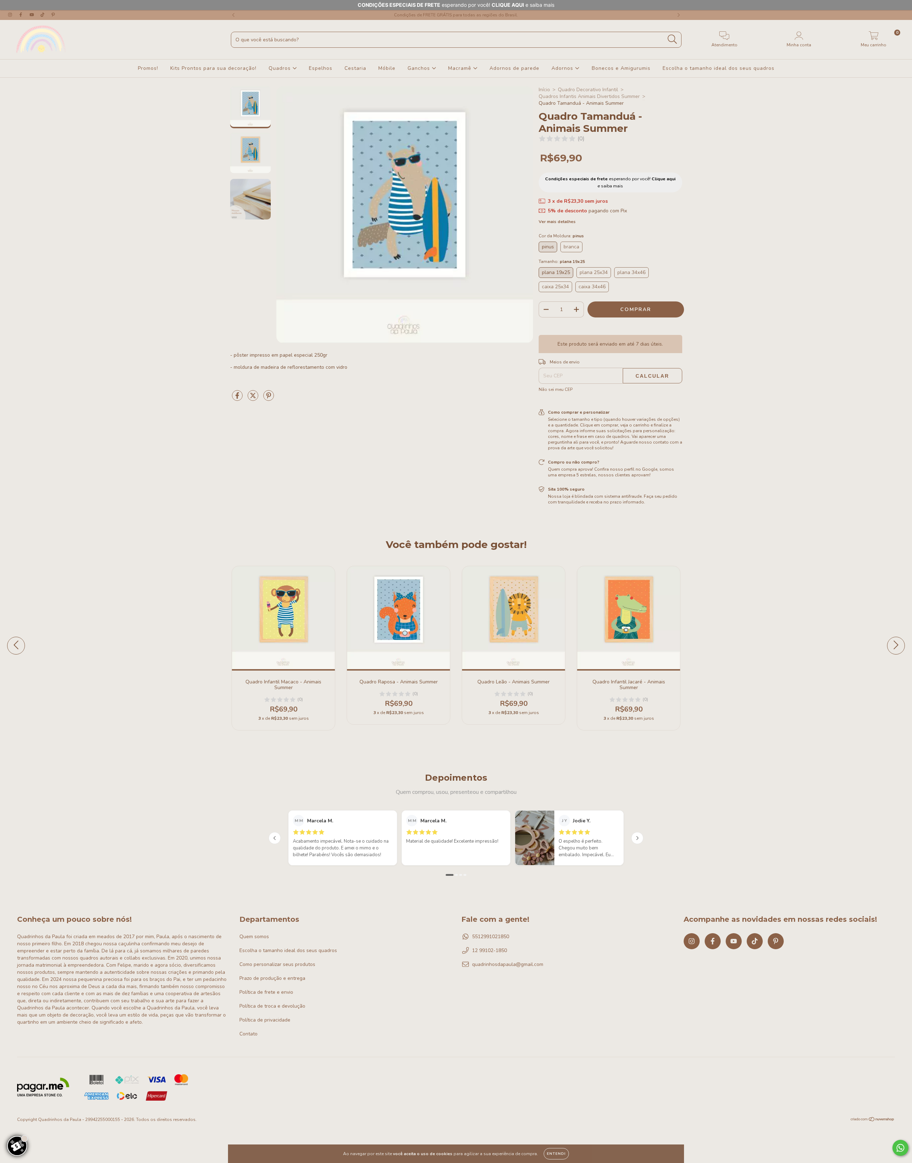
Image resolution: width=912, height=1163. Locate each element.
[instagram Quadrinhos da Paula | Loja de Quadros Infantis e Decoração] (10, 14)
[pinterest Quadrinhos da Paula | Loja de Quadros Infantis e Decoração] (53, 14)
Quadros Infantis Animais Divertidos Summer (589, 96)
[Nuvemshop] (872, 1120)
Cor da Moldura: (561, 236)
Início (544, 89)
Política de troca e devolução (272, 1006)
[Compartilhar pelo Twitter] (254, 398)
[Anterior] (275, 838)
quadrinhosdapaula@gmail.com (507, 964)
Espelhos (320, 68)
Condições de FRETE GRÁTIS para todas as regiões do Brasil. (456, 15)
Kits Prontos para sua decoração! (213, 68)
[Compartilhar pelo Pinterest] (268, 398)
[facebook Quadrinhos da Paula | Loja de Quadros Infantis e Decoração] (21, 14)
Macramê (460, 68)
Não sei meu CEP (555, 389)
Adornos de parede (514, 68)
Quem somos (254, 936)
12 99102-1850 (489, 950)
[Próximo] (637, 838)
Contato (248, 1033)
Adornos (563, 68)
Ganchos (420, 68)
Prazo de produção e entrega (272, 978)
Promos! (148, 68)
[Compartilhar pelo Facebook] (238, 398)
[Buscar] (672, 39)
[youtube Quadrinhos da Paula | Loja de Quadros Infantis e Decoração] (32, 14)
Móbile (386, 68)
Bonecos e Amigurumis (621, 68)
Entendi (556, 1153)
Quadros (280, 68)
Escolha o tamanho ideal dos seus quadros (718, 68)
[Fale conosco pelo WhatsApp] (900, 1148)
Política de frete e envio (266, 992)
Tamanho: (562, 261)
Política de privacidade (264, 1020)
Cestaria (355, 68)
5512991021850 (490, 936)
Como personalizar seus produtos (277, 964)
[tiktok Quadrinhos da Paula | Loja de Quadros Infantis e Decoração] (43, 14)
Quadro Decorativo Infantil (588, 89)
